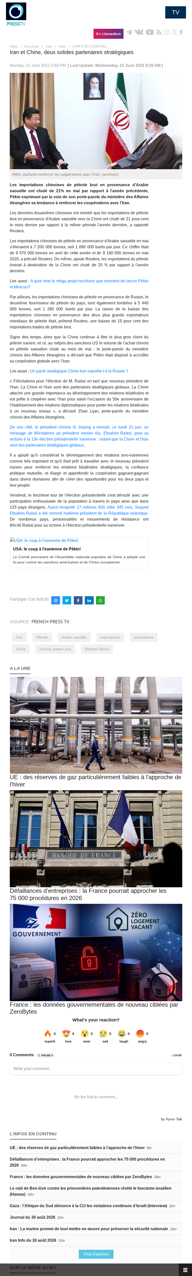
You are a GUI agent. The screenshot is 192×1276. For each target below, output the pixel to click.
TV (175, 12)
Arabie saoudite (74, 637)
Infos (14, 46)
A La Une (31, 46)
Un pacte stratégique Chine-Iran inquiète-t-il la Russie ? (79, 371)
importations (144, 637)
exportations (110, 637)
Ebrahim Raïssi (97, 649)
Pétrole (42, 637)
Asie (62, 46)
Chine (21, 649)
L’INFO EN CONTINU (89, 46)
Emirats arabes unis (55, 649)
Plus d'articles (96, 1254)
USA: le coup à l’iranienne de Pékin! (47, 549)
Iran (49, 46)
